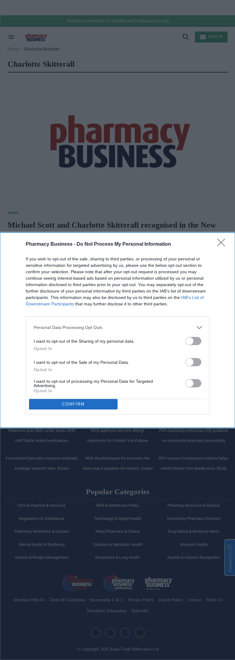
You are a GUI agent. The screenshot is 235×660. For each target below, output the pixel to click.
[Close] (223, 244)
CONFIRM (73, 404)
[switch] (193, 341)
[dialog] (117, 330)
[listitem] (117, 327)
